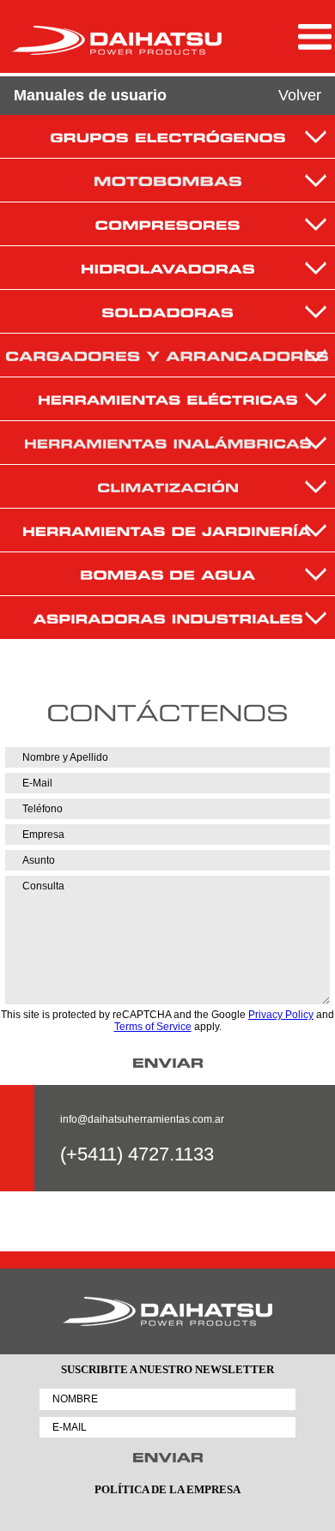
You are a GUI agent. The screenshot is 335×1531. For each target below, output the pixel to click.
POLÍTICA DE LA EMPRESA (167, 1489)
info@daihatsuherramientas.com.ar (142, 1119)
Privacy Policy (281, 1015)
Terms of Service (153, 1027)
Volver (299, 95)
